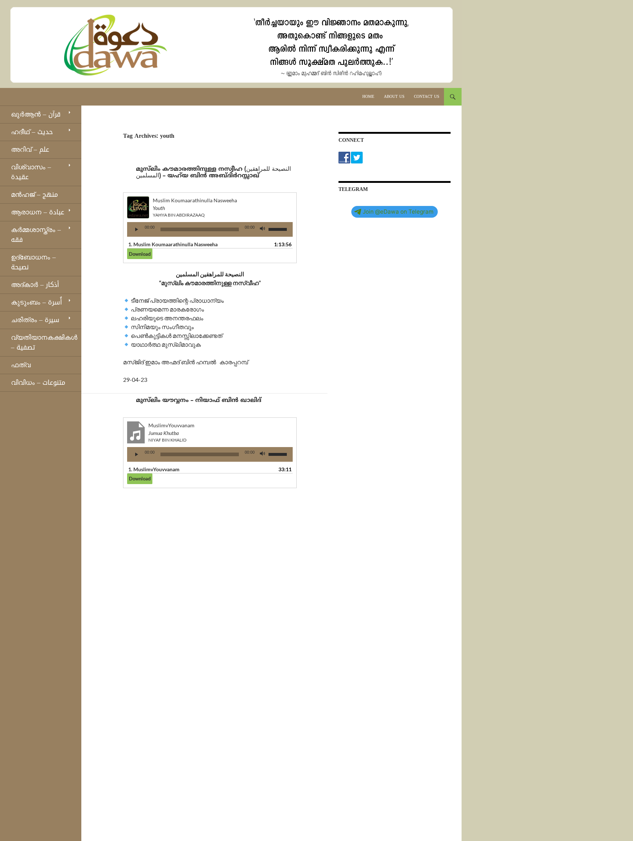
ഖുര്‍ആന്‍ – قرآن (36, 114)
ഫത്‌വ (21, 365)
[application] (210, 229)
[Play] (136, 229)
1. (173, 244)
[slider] (279, 228)
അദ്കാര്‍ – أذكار (35, 285)
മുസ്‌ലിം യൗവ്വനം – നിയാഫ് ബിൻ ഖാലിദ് (198, 400)
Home (368, 96)
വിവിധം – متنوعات (38, 382)
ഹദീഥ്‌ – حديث (32, 132)
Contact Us (426, 96)
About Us (394, 96)
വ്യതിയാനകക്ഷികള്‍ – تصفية (44, 342)
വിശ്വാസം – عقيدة (31, 172)
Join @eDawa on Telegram (398, 211)
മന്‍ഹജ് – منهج (34, 194)
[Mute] (262, 229)
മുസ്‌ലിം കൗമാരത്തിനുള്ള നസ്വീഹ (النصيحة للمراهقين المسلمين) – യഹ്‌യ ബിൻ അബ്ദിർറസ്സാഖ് (213, 173)
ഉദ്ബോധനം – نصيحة (33, 262)
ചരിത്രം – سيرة (35, 320)
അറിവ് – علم (30, 149)
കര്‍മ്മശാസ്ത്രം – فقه (36, 235)
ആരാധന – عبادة (37, 212)
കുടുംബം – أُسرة (36, 302)
